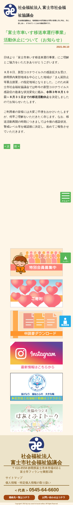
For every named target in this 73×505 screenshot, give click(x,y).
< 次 (7, 146)
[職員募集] (65, 320)
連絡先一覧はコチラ (19, 497)
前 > (16, 146)
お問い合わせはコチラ (53, 497)
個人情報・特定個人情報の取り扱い (28, 482)
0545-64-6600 (36, 489)
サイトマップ (14, 477)
